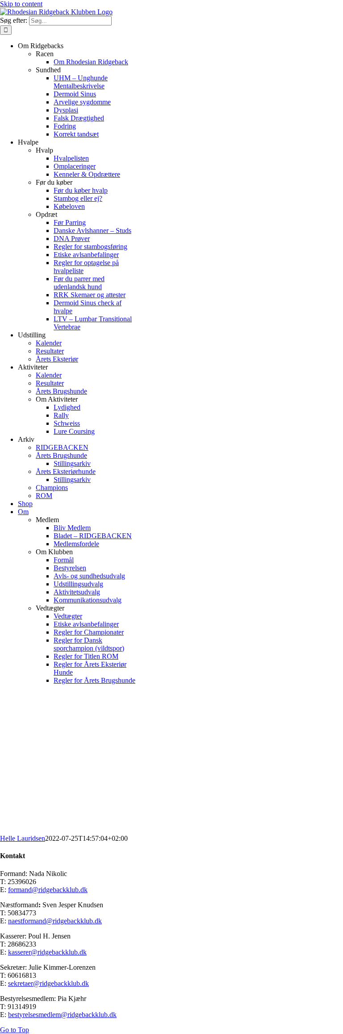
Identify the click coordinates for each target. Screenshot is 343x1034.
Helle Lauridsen (22, 838)
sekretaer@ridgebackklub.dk (48, 983)
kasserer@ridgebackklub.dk (47, 952)
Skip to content (21, 4)
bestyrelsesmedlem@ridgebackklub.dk (62, 1014)
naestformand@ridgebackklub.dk (55, 921)
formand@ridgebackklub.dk (48, 889)
